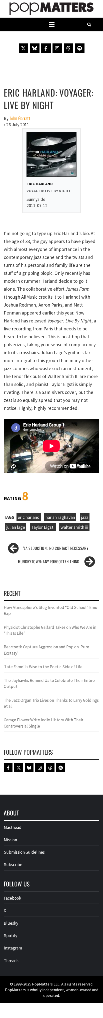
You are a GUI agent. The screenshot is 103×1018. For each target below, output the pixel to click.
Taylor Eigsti (42, 527)
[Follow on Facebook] (46, 48)
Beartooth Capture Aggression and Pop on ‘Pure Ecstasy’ (46, 650)
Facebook (12, 898)
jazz (84, 517)
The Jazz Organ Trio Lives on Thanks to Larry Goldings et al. (51, 703)
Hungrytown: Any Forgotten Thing (48, 561)
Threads (11, 960)
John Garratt (20, 118)
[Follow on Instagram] (57, 48)
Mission (10, 839)
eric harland (29, 517)
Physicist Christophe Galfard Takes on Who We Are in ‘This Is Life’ (50, 630)
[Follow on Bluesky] (35, 48)
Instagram (13, 948)
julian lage (15, 527)
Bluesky (11, 923)
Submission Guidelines (24, 852)
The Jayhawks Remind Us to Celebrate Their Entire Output (49, 683)
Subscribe (13, 864)
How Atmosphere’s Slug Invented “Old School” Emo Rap (50, 610)
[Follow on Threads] (68, 48)
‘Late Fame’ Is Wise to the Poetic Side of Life (43, 666)
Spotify (10, 935)
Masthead (13, 827)
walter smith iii (74, 527)
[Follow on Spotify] (79, 48)
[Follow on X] (23, 48)
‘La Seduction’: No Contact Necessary (55, 548)
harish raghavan (60, 517)
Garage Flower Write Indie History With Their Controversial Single (43, 723)
